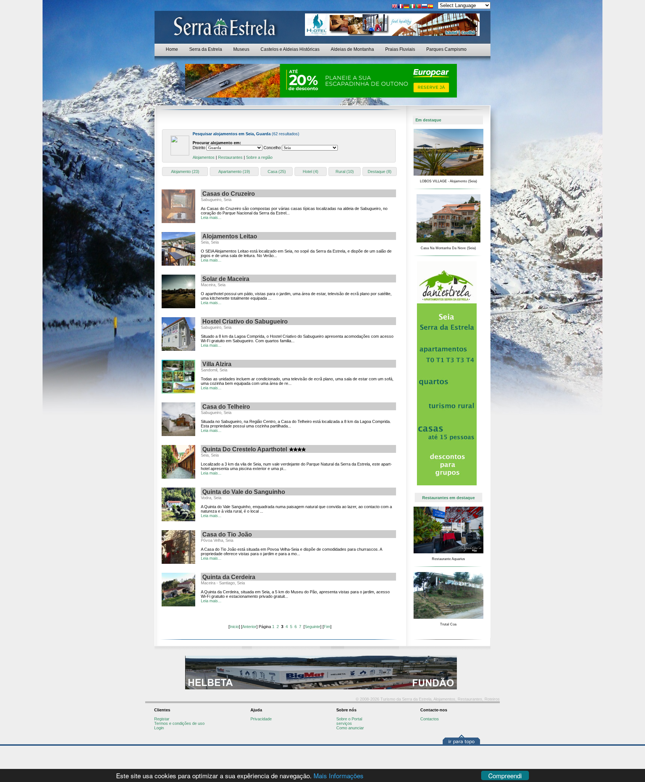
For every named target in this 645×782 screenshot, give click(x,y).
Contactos (429, 719)
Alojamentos (204, 157)
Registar (161, 719)
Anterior (249, 626)
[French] (400, 6)
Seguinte (312, 626)
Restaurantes (230, 157)
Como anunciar (350, 728)
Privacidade (261, 719)
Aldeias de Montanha (352, 49)
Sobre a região (259, 157)
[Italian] (412, 6)
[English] (395, 6)
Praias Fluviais (400, 49)
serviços (344, 723)
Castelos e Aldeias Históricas (290, 49)
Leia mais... (211, 217)
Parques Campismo (446, 49)
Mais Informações (339, 775)
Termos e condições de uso (179, 723)
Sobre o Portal (349, 719)
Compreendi (505, 775)
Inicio (234, 626)
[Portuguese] (418, 6)
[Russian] (424, 6)
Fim (327, 626)
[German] (406, 6)
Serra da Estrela (205, 49)
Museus (241, 49)
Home (172, 49)
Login (159, 728)
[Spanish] (430, 6)
